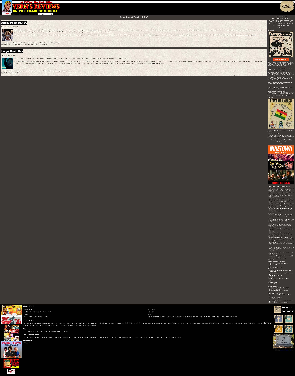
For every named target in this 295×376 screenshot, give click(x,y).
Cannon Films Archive (34, 337)
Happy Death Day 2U (14, 22)
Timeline (45, 316)
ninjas (198, 323)
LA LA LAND (93, 30)
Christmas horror (90, 323)
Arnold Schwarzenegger (153, 316)
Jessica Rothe (33, 43)
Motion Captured (93, 337)
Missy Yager (40, 43)
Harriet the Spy (271, 297)
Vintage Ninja (166, 337)
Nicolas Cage (199, 316)
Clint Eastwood (170, 316)
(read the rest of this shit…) (251, 35)
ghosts (149, 323)
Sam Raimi (228, 323)
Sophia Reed (271, 224)
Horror (15, 44)
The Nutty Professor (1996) (274, 302)
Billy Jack (26, 337)
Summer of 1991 (63, 325)
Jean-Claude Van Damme (189, 316)
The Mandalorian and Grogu (274, 290)
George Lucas (144, 323)
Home (14, 14)
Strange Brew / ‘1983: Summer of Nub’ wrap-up (278, 278)
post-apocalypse (204, 323)
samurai (245, 323)
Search (35, 14)
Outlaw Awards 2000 (47, 311)
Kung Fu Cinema (72, 337)
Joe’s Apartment (272, 271)
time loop (57, 43)
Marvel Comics (172, 323)
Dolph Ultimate (58, 337)
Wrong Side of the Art (176, 337)
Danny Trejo (107, 323)
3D (24, 323)
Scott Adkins (251, 323)
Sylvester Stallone (225, 316)
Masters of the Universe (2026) (275, 275)
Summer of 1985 (54, 325)
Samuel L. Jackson (237, 323)
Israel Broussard (25, 43)
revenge (219, 323)
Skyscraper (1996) (272, 283)
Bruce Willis (162, 316)
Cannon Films (74, 323)
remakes (212, 323)
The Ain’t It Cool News (137, 337)
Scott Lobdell (56, 71)
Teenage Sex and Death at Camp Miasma (284, 188)
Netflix (187, 323)
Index (25, 316)
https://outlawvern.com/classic (286, 350)
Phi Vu (45, 43)
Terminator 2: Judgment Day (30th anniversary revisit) (280, 270)
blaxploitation (54, 323)
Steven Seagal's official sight (124, 337)
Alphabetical (30, 316)
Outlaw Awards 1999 (37, 311)
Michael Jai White (181, 323)
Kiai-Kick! (65, 337)
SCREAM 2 (50, 61)
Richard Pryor (113, 337)
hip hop (153, 323)
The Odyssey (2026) (273, 293)
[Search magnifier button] (52, 14)
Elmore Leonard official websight (31, 331)
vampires (81, 325)
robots (224, 323)
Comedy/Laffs (9, 44)
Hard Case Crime (43, 331)
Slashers (154, 311)
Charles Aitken (14, 71)
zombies (93, 325)
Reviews (29, 14)
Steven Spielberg (215, 316)
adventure (27, 323)
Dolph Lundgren (178, 316)
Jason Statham (159, 323)
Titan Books (65, 331)
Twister (270, 298)
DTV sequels (135, 323)
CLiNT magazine (27, 343)
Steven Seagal (207, 316)
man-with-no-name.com (83, 337)
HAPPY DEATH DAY (19, 30)
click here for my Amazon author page (280, 70)
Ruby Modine (51, 43)
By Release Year (38, 316)
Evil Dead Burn (279, 224)
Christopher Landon (16, 43)
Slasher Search (29, 325)
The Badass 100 (27, 311)
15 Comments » (19, 73)
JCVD (165, 323)
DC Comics (113, 323)
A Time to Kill (271, 277)
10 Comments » (43, 44)
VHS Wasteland (158, 337)
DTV (149, 311)
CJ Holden (270, 188)
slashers (62, 71)
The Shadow (276, 255)
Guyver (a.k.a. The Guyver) (274, 282)
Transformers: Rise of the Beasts (281, 237)
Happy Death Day (12, 51)
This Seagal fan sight (148, 337)
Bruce (60, 323)
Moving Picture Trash (103, 337)
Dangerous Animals (272, 279)
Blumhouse (7, 43)
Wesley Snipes (233, 316)
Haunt (269, 281)
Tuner (273, 228)
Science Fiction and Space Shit (30, 44)
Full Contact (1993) (276, 214)
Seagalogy (259, 323)
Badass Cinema (21, 14)
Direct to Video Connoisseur (47, 337)
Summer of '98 (47, 325)
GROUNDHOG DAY (56, 30)
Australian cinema (46, 323)
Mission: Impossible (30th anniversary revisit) (278, 294)
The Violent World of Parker (55, 331)
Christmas (81, 323)
